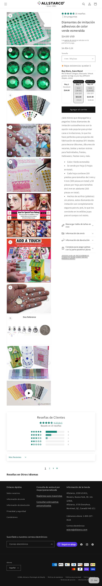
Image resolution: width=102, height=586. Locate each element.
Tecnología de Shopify (37, 577)
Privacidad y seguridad (16, 511)
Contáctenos (12, 517)
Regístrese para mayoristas (49, 495)
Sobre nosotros (13, 493)
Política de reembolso (55, 577)
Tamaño (65, 53)
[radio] (67, 92)
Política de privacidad (73, 577)
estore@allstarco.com (77, 529)
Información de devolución (18, 505)
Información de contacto (86, 580)
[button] (5, 4)
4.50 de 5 (58, 422)
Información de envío (16, 499)
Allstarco (26, 577)
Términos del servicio (68, 580)
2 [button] (49, 468)
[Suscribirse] (51, 544)
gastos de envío (70, 40)
